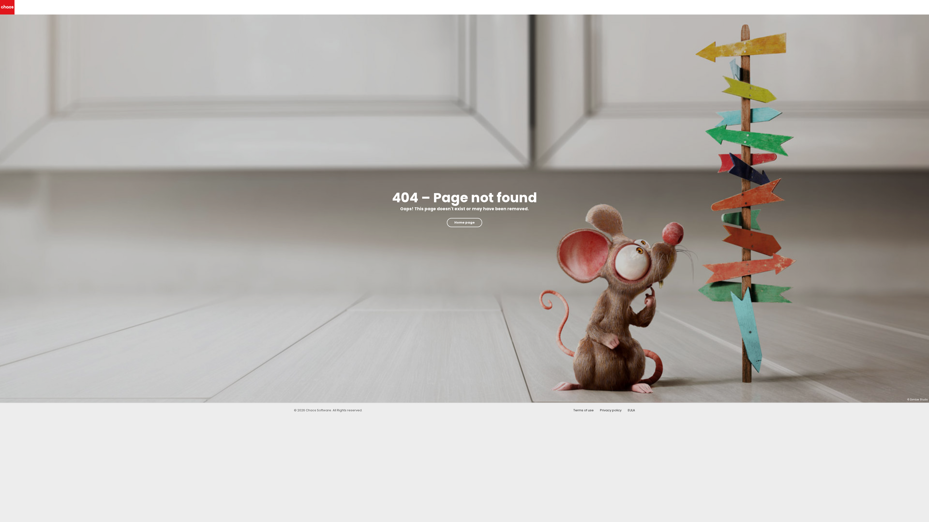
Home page (464, 222)
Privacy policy (611, 410)
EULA (631, 410)
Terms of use (583, 410)
